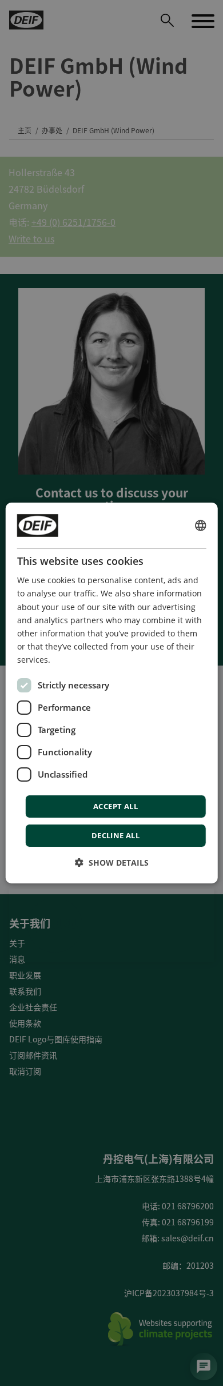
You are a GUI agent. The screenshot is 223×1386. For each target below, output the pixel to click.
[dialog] (112, 693)
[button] (112, 862)
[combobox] (200, 525)
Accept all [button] (115, 806)
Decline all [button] (115, 835)
